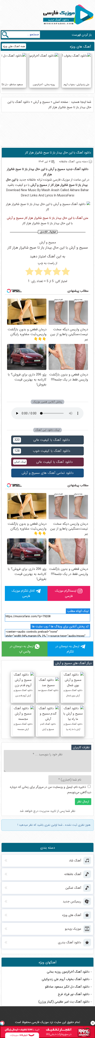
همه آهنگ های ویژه (14, 46)
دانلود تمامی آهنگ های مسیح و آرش (47, 473)
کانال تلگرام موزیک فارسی (23, 593)
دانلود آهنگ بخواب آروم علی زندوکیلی (65, 979)
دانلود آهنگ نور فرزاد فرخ (73, 994)
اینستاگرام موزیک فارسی (65, 593)
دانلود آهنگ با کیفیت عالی (42, 440)
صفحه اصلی (60, 102)
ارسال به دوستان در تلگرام (67, 649)
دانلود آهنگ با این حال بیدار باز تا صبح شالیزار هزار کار (58, 152)
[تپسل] (2, 1023)
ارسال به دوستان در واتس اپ (22, 649)
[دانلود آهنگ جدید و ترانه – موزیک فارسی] (67, 25)
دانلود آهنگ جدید (77, 169)
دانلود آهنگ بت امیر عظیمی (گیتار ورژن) (63, 1001)
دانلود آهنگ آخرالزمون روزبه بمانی (68, 971)
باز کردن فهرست (82, 34)
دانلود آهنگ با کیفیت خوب (42, 451)
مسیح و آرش (41, 102)
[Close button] (93, 1023)
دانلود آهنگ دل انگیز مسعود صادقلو (67, 986)
